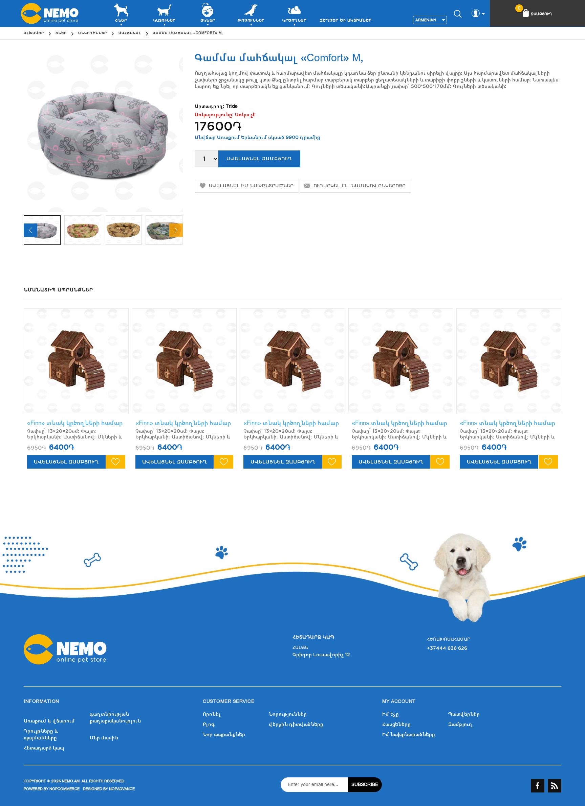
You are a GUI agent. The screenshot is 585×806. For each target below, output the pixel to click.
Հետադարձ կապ (44, 748)
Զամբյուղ (460, 724)
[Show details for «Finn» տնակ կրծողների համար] (76, 361)
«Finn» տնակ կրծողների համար (75, 423)
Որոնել (212, 714)
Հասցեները (396, 724)
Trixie (232, 106)
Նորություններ (288, 714)
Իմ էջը (390, 714)
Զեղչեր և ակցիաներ (346, 20)
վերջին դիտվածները (296, 724)
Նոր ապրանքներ (224, 734)
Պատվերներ (464, 714)
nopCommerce (64, 789)
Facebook (537, 785)
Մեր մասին (104, 737)
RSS (554, 785)
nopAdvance (122, 789)
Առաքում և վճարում (49, 721)
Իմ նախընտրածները (408, 734)
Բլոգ (209, 724)
